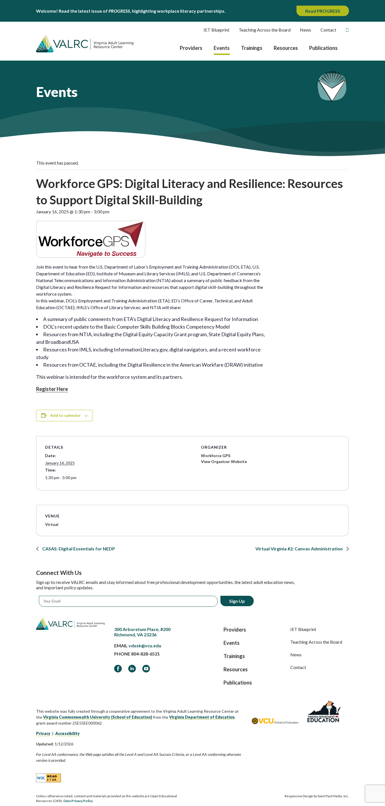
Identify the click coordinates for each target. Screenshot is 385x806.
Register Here (52, 389)
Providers (191, 48)
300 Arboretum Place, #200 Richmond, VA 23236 (142, 631)
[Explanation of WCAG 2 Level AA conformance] (48, 777)
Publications (323, 48)
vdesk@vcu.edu (145, 645)
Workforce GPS (215, 455)
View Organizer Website (224, 461)
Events (222, 48)
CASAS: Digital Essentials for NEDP (78, 548)
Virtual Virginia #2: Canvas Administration (299, 548)
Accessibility (67, 733)
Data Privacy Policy (78, 801)
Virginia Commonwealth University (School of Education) (97, 717)
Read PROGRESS (322, 11)
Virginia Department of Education (201, 717)
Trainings (251, 48)
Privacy (43, 733)
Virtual (51, 524)
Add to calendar (65, 415)
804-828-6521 (145, 653)
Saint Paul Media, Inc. (333, 796)
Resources (286, 48)
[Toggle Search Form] (347, 29)
